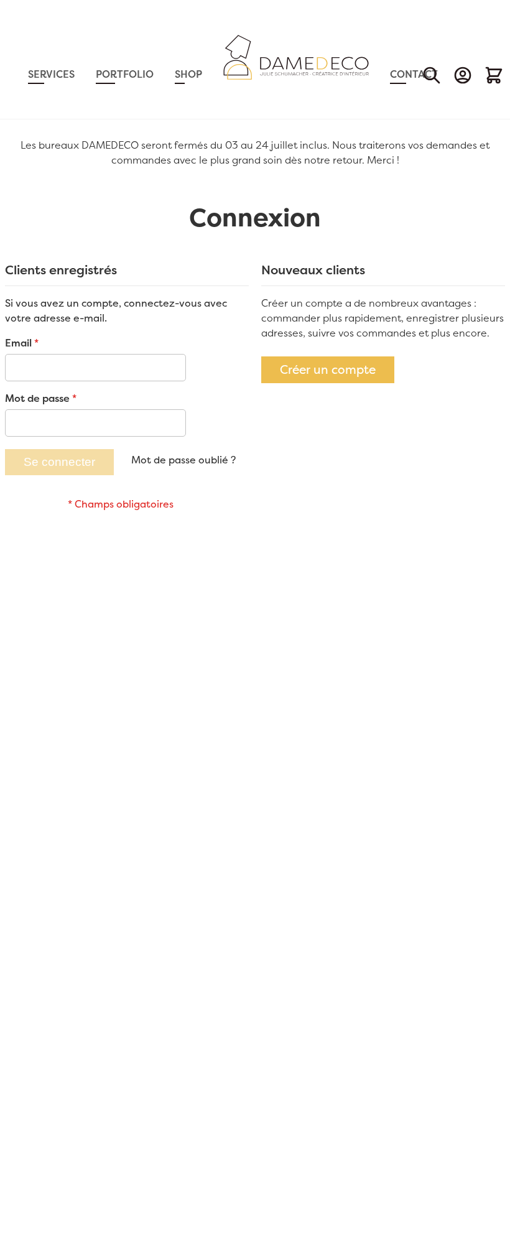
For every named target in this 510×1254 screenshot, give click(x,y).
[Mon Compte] (463, 75)
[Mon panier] (494, 75)
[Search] (432, 75)
